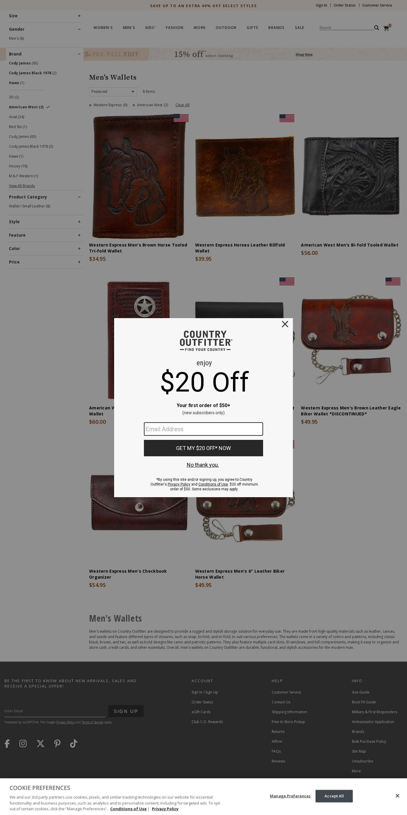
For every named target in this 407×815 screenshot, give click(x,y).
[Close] (397, 795)
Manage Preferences (290, 796)
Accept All (334, 796)
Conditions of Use (128, 808)
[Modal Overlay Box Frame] (203, 407)
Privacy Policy (165, 808)
